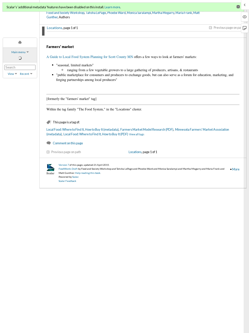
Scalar (75, 176)
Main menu (18, 52)
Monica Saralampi (139, 13)
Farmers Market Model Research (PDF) (146, 129)
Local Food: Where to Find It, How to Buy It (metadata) (82, 129)
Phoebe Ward (116, 13)
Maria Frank (184, 13)
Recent (24, 73)
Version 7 (64, 164)
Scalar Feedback (67, 180)
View (11, 73)
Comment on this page (68, 143)
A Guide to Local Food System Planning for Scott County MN (89, 56)
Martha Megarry (163, 13)
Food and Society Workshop (65, 13)
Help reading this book (87, 172)
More (236, 169)
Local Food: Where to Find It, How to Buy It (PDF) (95, 134)
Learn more (112, 7)
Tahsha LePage (96, 13)
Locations (54, 28)
